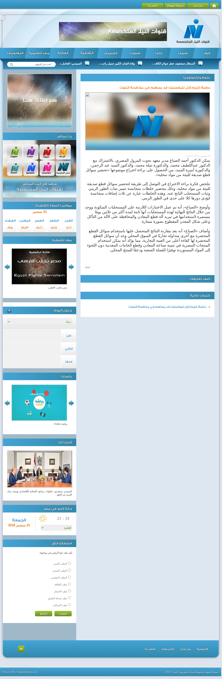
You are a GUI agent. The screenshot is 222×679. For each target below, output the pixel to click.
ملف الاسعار (60, 591)
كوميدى (110, 53)
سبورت (135, 53)
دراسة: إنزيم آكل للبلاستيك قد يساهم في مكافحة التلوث (167, 306)
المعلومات (15, 53)
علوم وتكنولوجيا (196, 77)
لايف (206, 53)
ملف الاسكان (60, 605)
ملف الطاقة (60, 584)
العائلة (63, 53)
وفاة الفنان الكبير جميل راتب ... (127, 63)
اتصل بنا (152, 5)
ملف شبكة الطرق (57, 598)
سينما (183, 53)
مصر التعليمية (39, 53)
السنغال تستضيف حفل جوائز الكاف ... (184, 63)
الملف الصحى (59, 570)
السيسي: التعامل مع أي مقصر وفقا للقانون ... (66, 63)
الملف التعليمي (59, 577)
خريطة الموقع (175, 5)
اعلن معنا (167, 648)
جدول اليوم (63, 310)
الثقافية (87, 53)
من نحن (198, 5)
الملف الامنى (60, 563)
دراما (158, 53)
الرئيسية (202, 648)
